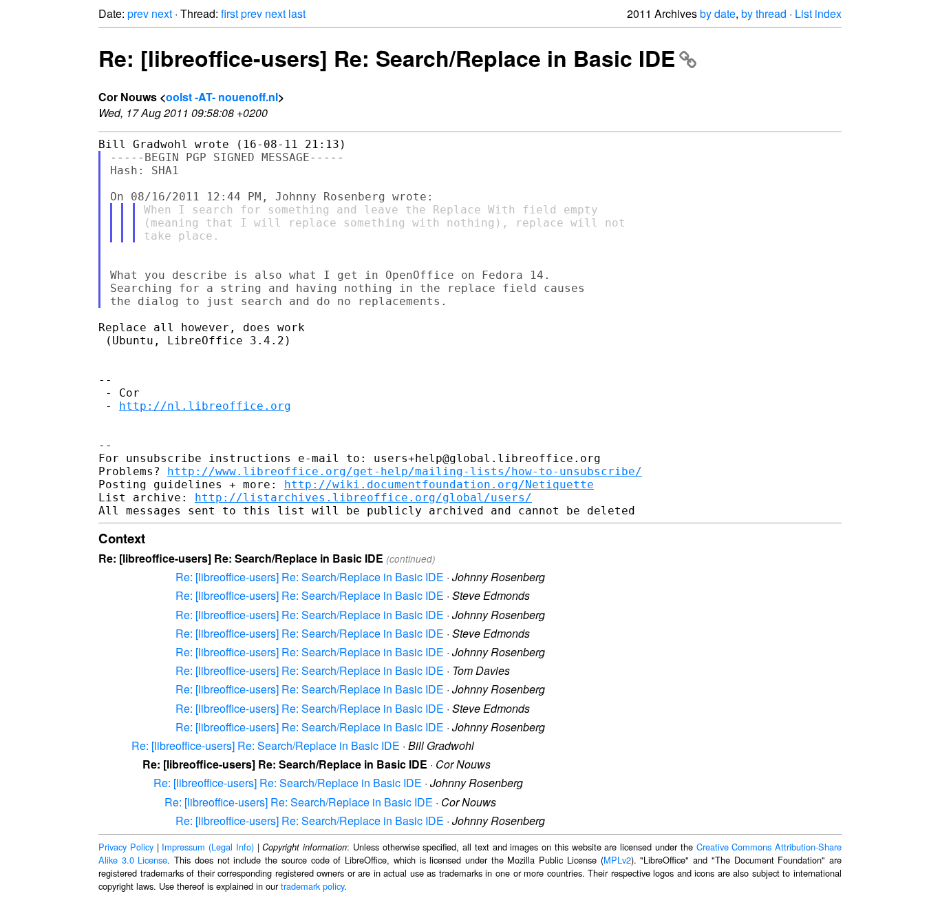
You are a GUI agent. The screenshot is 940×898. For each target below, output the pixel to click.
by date (718, 13)
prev (138, 13)
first (229, 13)
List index (818, 13)
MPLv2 (617, 859)
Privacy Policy (125, 846)
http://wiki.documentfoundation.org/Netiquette (439, 484)
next (161, 13)
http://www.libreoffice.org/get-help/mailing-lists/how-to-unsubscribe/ (404, 471)
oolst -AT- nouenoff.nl (222, 97)
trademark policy (312, 885)
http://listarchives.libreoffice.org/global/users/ (363, 497)
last (297, 13)
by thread (764, 13)
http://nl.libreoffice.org (205, 406)
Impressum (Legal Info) (208, 846)
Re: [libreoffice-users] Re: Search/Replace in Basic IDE (386, 58)
